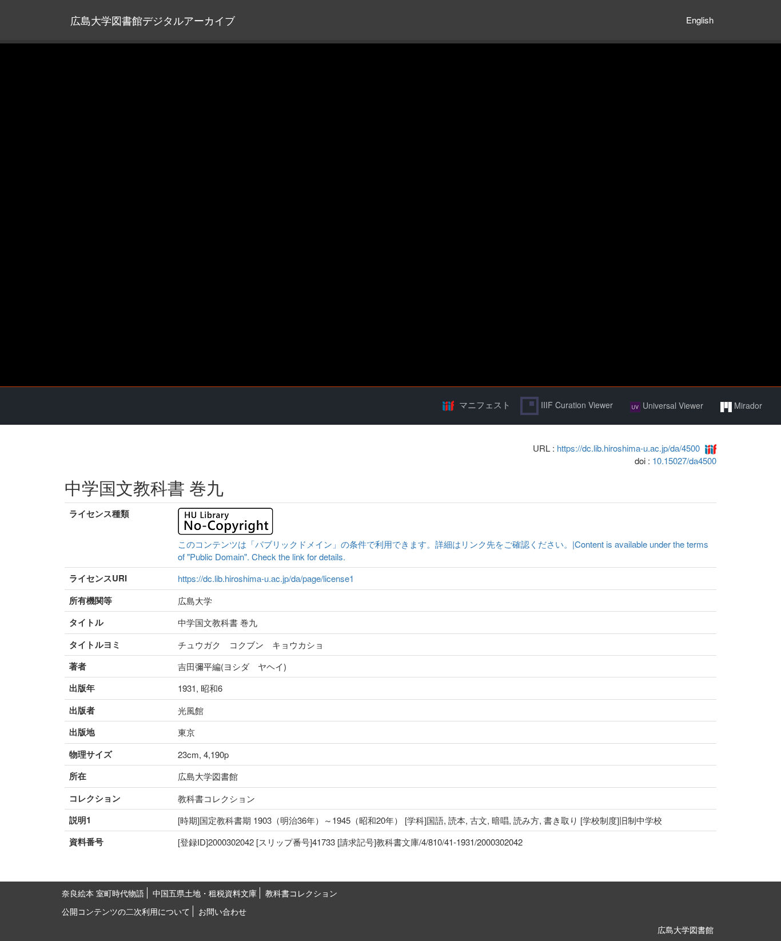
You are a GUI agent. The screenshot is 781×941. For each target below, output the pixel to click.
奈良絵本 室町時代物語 (103, 893)
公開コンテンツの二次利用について (126, 911)
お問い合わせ (222, 911)
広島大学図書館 (686, 929)
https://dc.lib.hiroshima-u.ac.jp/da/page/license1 (266, 578)
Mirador (747, 405)
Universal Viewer (671, 405)
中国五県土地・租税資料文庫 (205, 893)
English (700, 20)
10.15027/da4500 (684, 460)
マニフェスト (485, 404)
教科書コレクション (301, 893)
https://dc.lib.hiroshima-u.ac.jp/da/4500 (628, 448)
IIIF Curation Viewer (576, 404)
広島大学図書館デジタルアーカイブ (152, 20)
